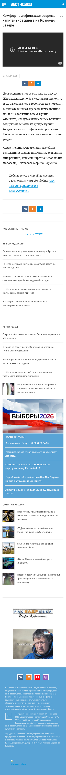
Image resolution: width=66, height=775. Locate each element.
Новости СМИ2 (33, 234)
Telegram (15, 185)
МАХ (51, 180)
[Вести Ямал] (24, 4)
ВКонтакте (30, 185)
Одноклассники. (19, 191)
